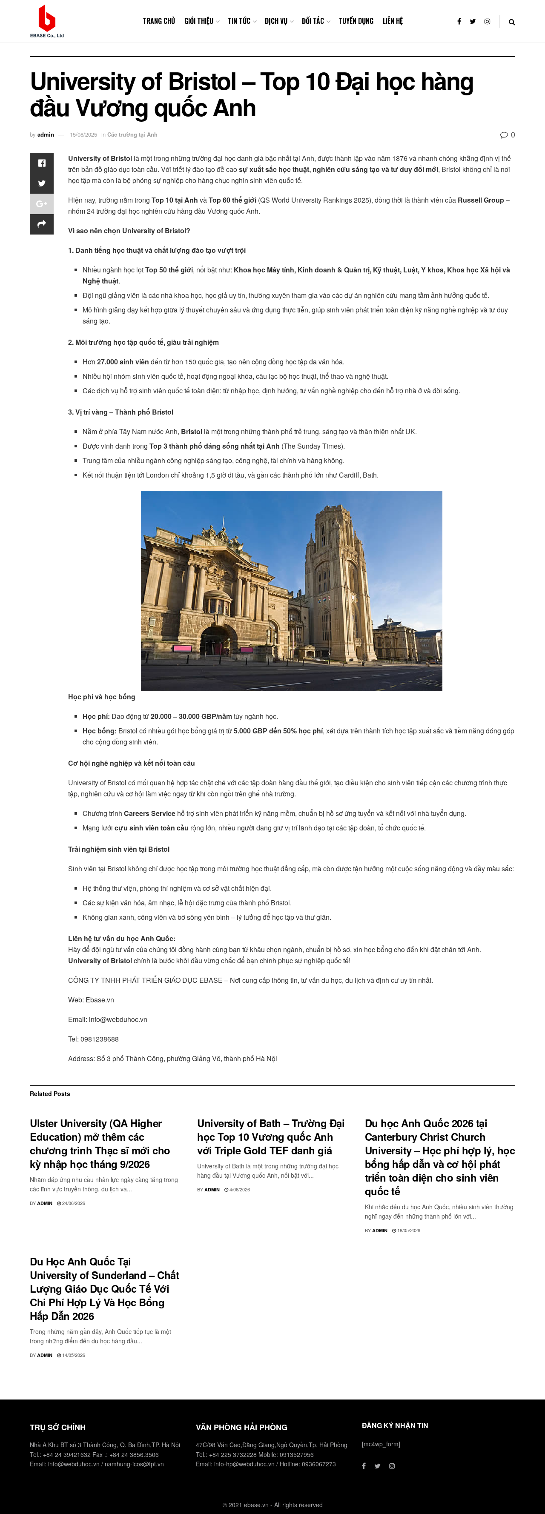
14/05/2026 (73, 1354)
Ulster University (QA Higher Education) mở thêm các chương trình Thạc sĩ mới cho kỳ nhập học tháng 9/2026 (100, 1143)
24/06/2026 (73, 1202)
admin (45, 134)
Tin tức (239, 21)
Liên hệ (393, 21)
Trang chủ (159, 21)
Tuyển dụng (355, 21)
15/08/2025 (83, 134)
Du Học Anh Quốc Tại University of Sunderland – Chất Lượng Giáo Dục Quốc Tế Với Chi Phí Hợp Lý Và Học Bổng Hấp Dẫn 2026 (104, 1288)
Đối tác (313, 21)
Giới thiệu (198, 21)
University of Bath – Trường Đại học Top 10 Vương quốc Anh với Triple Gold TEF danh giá (270, 1136)
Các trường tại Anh (132, 134)
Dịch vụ (276, 21)
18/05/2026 (408, 1230)
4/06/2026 (239, 1189)
